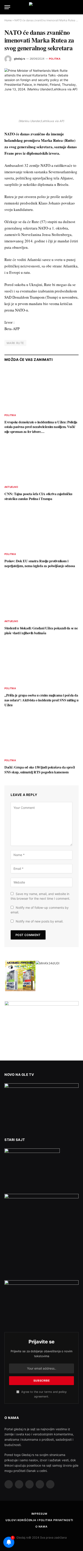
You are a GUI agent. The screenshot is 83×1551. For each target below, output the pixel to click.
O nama (41, 1526)
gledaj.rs (19, 58)
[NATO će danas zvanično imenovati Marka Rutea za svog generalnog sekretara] (41, 92)
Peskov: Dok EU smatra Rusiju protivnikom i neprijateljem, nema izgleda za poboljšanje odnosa (39, 563)
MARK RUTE (15, 343)
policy (63, 1391)
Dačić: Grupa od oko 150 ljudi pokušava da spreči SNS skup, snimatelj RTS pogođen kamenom (39, 770)
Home (8, 20)
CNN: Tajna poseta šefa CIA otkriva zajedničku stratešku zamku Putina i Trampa (38, 496)
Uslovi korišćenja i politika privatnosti (39, 1520)
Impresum (39, 1513)
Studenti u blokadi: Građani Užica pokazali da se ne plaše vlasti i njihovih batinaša (41, 630)
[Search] (78, 7)
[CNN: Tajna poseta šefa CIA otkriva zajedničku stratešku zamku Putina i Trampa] (41, 460)
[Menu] (7, 7)
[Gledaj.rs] (41, 7)
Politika (54, 58)
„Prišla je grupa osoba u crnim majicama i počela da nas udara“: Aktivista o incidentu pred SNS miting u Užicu (41, 700)
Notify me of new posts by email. (39, 921)
